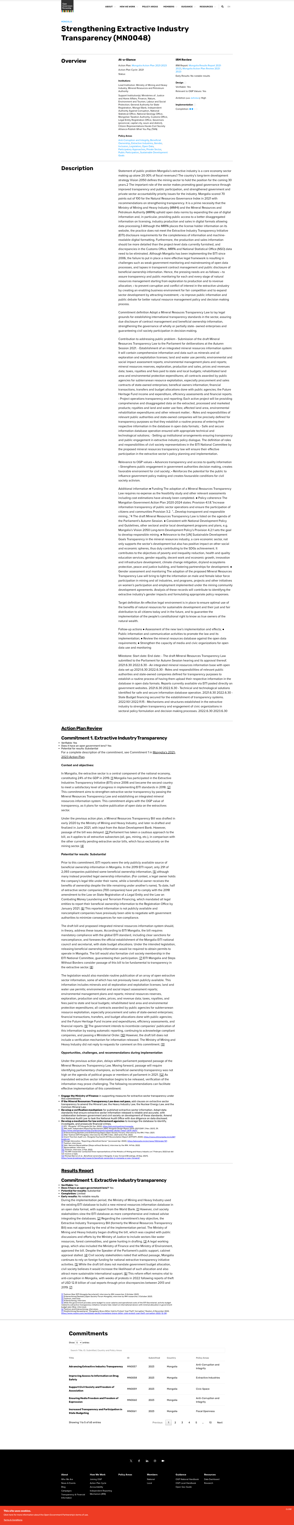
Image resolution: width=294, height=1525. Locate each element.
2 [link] (175, 1422)
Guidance (181, 1474)
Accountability (96, 1487)
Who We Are (67, 1479)
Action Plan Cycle (98, 1483)
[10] (123, 1035)
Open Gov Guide (184, 1487)
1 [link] (168, 1422)
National (151, 1479)
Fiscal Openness (205, 1411)
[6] (82, 908)
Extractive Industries (142, 143)
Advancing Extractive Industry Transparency (96, 1366)
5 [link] (196, 1422)
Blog (63, 1487)
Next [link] (219, 1422)
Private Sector (153, 149)
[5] (154, 872)
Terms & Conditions (13, 1520)
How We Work (98, 1474)
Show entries (79, 1342)
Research (208, 1483)
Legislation (135, 146)
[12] (161, 1075)
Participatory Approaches (131, 149)
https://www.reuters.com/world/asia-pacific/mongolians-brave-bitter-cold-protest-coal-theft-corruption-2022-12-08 (114, 1313)
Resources (210, 1474)
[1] (112, 778)
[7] (140, 958)
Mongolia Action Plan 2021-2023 (149, 65)
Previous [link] (157, 1422)
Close (289, 1509)
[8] (91, 967)
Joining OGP (96, 1479)
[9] (86, 1026)
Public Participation (128, 152)
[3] (107, 832)
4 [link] (189, 1422)
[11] (163, 1044)
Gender (158, 143)
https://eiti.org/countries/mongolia (118, 1126)
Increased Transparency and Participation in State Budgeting (95, 1411)
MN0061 (131, 1411)
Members (152, 1474)
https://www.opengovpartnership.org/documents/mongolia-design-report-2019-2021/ (99, 1130)
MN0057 (132, 1366)
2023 (151, 1366)
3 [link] (182, 1422)
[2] (169, 787)
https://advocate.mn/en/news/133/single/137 (147, 1141)
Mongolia (66, 22)
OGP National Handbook (187, 1479)
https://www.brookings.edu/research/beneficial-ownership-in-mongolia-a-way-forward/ (100, 1158)
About (64, 1474)
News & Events (68, 1483)
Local (149, 1483)
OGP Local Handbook (186, 1483)
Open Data (148, 146)
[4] (82, 846)
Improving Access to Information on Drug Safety (94, 1377)
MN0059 (132, 1388)
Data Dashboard (211, 1479)
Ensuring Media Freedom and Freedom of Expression (93, 1400)
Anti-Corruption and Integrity (133, 140)
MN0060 (132, 1400)
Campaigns (66, 1490)
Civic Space (202, 1388)
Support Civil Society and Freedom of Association (91, 1389)
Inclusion (123, 146)
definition (195, 98)
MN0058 (132, 1377)
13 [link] (210, 1422)
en (229, 6)
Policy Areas (125, 1474)
